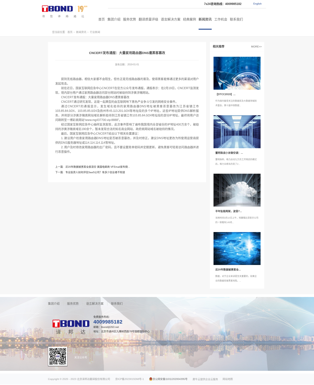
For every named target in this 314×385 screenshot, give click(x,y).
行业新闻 (95, 32)
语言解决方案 (170, 19)
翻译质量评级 (148, 19)
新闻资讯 (205, 19)
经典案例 (189, 19)
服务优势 (129, 19)
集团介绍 (113, 19)
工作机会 (220, 19)
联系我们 (236, 19)
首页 (101, 19)
